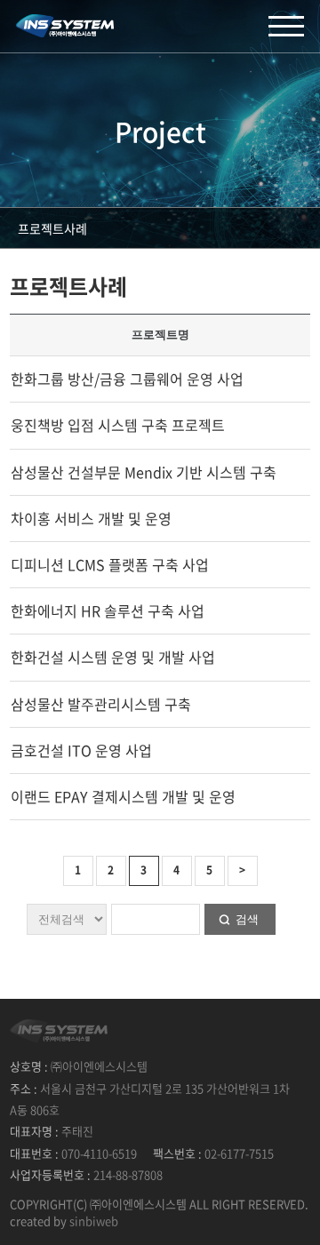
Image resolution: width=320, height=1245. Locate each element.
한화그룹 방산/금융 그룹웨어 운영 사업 (127, 378)
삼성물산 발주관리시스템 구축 (101, 703)
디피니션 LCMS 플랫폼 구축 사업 (110, 564)
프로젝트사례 (52, 228)
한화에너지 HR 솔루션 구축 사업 (107, 610)
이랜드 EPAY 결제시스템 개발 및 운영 (123, 796)
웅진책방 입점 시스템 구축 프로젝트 (118, 424)
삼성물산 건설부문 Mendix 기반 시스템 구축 (143, 472)
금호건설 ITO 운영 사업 (81, 750)
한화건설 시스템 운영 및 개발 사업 (113, 656)
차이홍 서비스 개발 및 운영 (91, 518)
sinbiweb (93, 1220)
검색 (247, 919)
